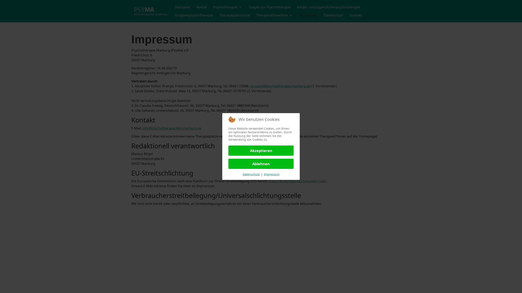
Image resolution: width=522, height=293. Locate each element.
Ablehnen (261, 163)
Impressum (272, 174)
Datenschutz (251, 174)
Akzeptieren (261, 150)
